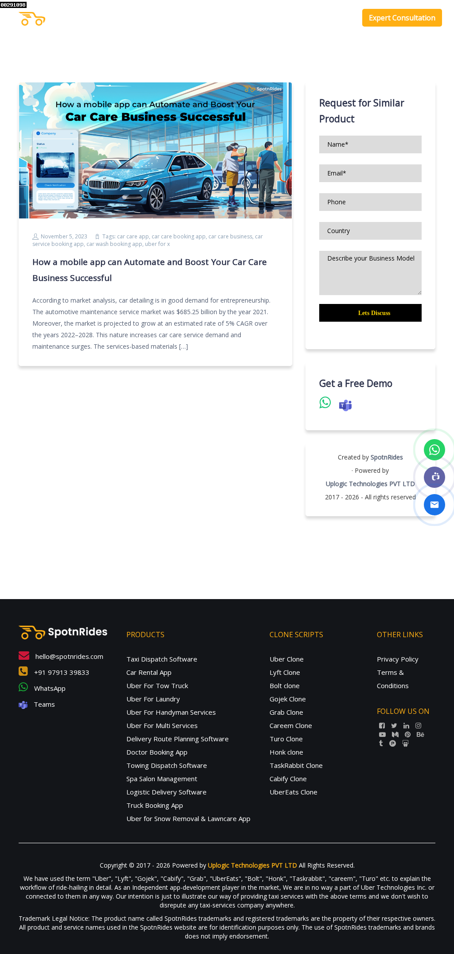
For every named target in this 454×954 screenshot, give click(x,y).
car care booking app (179, 236)
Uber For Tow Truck (157, 685)
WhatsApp (49, 688)
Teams (43, 704)
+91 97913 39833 (61, 672)
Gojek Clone (288, 698)
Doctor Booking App (157, 752)
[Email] (434, 504)
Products (241, 18)
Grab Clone (286, 712)
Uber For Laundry (153, 698)
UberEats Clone (293, 791)
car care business (230, 236)
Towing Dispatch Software (166, 765)
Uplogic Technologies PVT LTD (370, 483)
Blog (341, 18)
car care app (133, 236)
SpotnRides (387, 457)
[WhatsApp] (434, 449)
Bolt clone (285, 685)
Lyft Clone (285, 672)
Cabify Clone (288, 778)
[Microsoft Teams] (434, 477)
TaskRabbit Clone (296, 765)
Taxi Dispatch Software (161, 658)
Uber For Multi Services (162, 725)
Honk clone (286, 752)
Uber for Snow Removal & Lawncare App (188, 818)
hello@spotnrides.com (68, 656)
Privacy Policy (398, 658)
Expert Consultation (402, 18)
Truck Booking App (154, 805)
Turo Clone (286, 738)
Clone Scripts (295, 18)
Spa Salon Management (161, 778)
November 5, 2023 (64, 236)
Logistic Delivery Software (166, 791)
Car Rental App (149, 672)
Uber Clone (287, 658)
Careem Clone (291, 725)
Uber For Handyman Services (171, 712)
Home (208, 18)
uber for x (157, 244)
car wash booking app (114, 244)
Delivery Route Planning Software (177, 738)
